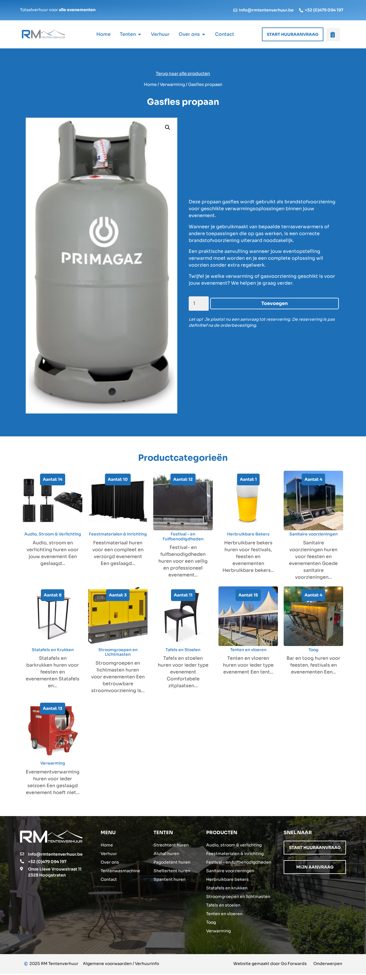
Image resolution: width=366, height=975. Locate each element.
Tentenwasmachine (120, 870)
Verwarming (172, 84)
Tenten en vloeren (248, 649)
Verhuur (109, 853)
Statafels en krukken (227, 888)
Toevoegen (274, 303)
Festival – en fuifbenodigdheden (238, 862)
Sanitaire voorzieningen (313, 534)
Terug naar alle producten (183, 73)
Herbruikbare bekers (227, 879)
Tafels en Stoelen (183, 649)
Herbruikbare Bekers (248, 534)
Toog (314, 649)
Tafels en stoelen (223, 905)
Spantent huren (170, 879)
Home (150, 84)
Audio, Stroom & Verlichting (52, 534)
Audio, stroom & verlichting (234, 845)
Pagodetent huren (172, 862)
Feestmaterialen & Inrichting (118, 534)
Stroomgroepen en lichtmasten (238, 896)
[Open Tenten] (139, 34)
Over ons (110, 862)
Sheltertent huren (172, 870)
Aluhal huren (166, 853)
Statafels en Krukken (53, 649)
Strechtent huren (171, 845)
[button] (167, 127)
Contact (109, 879)
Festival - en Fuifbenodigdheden (183, 536)
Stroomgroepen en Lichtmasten (118, 652)
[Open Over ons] (203, 34)
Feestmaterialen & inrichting (235, 853)
